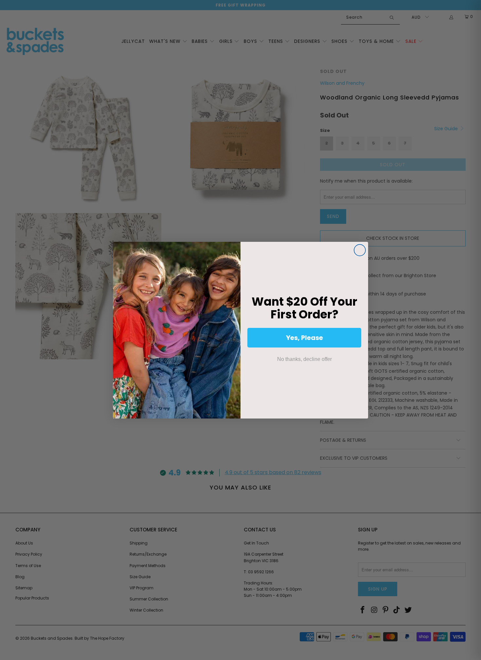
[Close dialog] (359, 250)
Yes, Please (304, 337)
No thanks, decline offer (304, 359)
